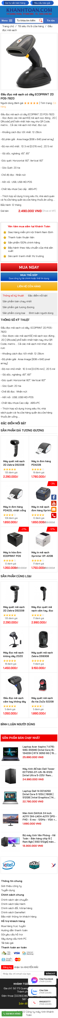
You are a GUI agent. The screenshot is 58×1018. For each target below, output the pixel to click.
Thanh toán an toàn (14, 947)
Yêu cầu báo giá (42, 2)
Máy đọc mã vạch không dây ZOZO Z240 (13, 656)
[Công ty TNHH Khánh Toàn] (29, 14)
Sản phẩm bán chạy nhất (17, 301)
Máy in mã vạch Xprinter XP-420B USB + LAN (42, 556)
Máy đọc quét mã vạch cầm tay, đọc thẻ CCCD (42, 610)
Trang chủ (8, 26)
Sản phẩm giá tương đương (18, 307)
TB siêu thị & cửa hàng (31, 26)
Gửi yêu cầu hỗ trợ (12, 934)
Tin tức (51, 20)
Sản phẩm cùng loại (14, 313)
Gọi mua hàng (13, 1014)
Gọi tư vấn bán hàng (15, 2)
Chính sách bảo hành (13, 904)
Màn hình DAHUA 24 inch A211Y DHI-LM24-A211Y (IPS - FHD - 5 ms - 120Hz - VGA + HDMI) (40, 816)
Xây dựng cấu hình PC (14, 938)
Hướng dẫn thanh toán (14, 930)
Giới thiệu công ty (11, 886)
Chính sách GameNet (13, 912)
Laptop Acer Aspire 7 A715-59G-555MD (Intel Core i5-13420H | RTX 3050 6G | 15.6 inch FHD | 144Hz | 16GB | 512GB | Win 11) (39, 750)
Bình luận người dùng (41, 313)
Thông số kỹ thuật (13, 295)
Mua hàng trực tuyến (13, 926)
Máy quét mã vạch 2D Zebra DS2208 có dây (14, 465)
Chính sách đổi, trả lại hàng (16, 908)
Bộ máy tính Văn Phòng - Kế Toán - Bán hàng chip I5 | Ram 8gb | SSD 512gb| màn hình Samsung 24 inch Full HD (39, 838)
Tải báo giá (7, 943)
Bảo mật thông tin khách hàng (18, 916)
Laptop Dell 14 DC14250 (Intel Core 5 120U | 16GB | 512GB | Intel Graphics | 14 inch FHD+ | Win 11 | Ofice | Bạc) (38, 794)
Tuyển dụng (8, 890)
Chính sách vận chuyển (14, 899)
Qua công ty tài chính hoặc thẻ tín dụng (29, 276)
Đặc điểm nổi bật (38, 295)
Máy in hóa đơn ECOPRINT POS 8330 (12, 556)
